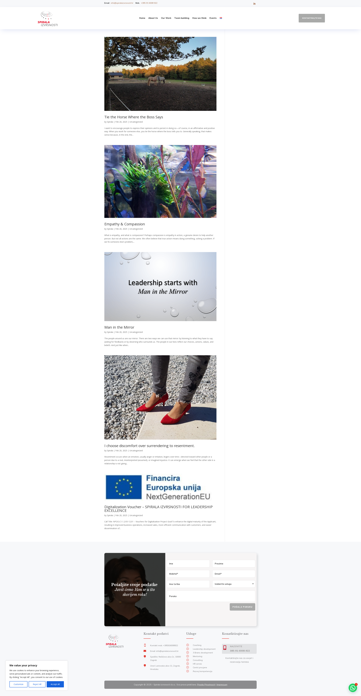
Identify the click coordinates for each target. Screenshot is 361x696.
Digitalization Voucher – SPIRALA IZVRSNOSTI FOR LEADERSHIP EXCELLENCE (158, 508)
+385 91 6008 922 (149, 3)
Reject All (37, 684)
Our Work (166, 18)
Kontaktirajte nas (311, 18)
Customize (18, 684)
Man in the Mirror (119, 327)
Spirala (110, 121)
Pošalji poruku (242, 607)
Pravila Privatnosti (206, 684)
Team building (181, 18)
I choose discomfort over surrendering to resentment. (149, 445)
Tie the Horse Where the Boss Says (133, 116)
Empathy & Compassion (124, 223)
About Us (153, 18)
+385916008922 (170, 645)
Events (213, 18)
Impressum (222, 684)
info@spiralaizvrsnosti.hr (122, 3)
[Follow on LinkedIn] (254, 3)
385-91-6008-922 (240, 650)
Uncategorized (136, 121)
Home (142, 18)
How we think (199, 18)
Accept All (55, 684)
